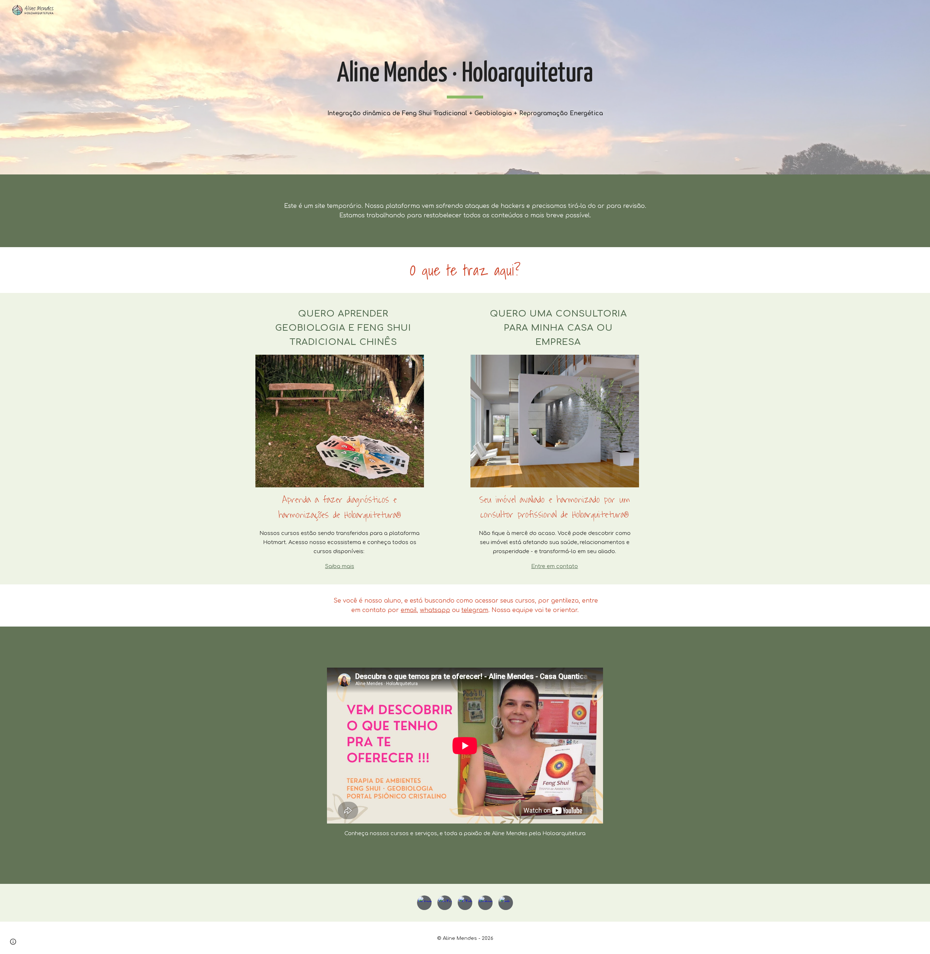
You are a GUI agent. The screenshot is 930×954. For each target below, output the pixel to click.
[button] (13, 942)
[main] (465, 77)
